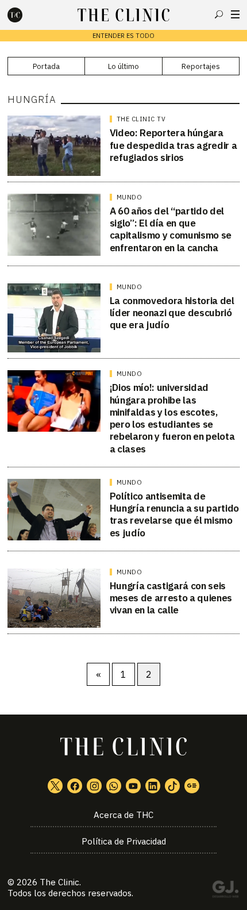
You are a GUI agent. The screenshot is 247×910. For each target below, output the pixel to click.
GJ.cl (225, 891)
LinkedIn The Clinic (152, 785)
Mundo (129, 197)
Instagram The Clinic (94, 785)
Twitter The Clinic (55, 785)
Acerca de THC (123, 814)
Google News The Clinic (191, 785)
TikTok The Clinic (172, 785)
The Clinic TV (141, 119)
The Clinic (59, 882)
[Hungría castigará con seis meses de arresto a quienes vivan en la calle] (54, 598)
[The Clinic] (24, 14)
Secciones (235, 14)
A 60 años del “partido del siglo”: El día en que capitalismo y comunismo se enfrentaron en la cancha (170, 229)
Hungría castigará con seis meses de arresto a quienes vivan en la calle (171, 598)
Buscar (219, 14)
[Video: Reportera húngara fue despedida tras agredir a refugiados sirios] (54, 146)
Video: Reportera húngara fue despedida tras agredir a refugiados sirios (173, 145)
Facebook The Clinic (74, 785)
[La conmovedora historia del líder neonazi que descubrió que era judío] (54, 317)
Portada (46, 66)
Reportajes (201, 66)
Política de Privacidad (124, 841)
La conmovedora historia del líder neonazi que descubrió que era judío (172, 313)
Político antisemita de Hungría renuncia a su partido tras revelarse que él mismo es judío (174, 514)
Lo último (123, 66)
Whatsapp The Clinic (113, 785)
